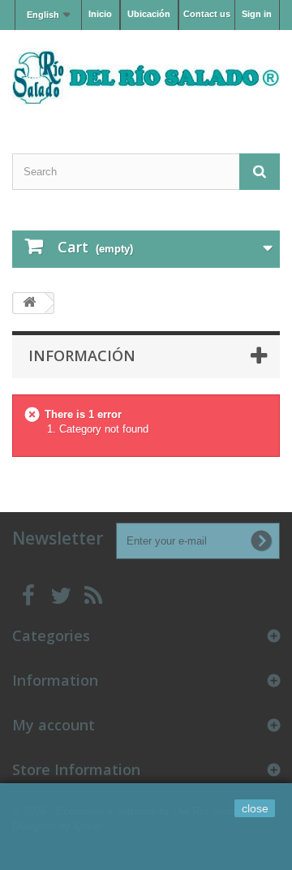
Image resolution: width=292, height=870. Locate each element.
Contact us (206, 14)
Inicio (100, 14)
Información (81, 355)
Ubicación (148, 14)
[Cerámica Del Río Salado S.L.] (146, 77)
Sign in (257, 14)
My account (53, 724)
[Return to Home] (29, 303)
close (255, 808)
